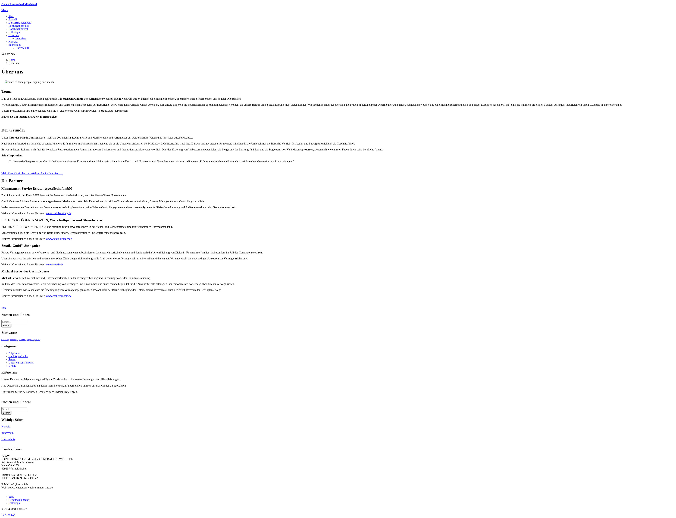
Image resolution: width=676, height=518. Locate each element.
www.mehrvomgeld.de (58, 295)
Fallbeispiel (14, 502)
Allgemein (14, 353)
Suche (37, 340)
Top (3, 307)
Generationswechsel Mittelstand (19, 4)
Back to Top (8, 514)
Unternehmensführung (20, 362)
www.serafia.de (54, 264)
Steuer (11, 359)
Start (11, 496)
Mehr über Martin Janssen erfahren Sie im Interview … (32, 173)
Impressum (7, 432)
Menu (4, 10)
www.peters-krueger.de (59, 238)
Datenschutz (8, 439)
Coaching (5, 340)
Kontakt (5, 426)
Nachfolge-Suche (18, 356)
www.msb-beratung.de (58, 213)
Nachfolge (14, 340)
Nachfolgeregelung (27, 340)
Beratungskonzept (18, 499)
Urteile (12, 365)
